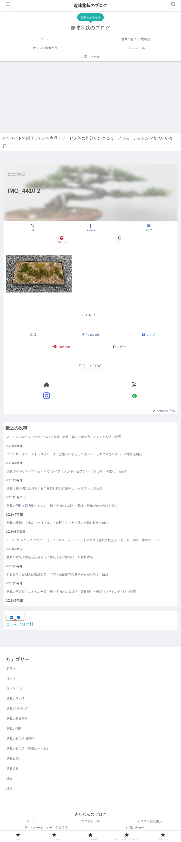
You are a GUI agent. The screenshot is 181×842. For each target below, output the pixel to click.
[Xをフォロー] (134, 384)
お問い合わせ (135, 827)
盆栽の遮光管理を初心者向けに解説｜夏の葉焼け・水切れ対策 (49, 557)
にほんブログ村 (19, 624)
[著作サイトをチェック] (47, 384)
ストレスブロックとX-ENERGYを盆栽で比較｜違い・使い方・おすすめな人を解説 (63, 437)
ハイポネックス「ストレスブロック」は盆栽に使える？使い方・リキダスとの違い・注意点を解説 (74, 454)
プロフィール (90, 821)
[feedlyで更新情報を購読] (134, 395)
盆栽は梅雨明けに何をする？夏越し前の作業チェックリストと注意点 (54, 488)
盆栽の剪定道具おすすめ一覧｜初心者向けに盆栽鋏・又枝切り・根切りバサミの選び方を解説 (71, 591)
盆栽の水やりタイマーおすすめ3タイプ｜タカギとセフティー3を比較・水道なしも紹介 (66, 471)
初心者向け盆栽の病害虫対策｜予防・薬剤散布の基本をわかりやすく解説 (57, 574)
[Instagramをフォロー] (47, 395)
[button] (119, 240)
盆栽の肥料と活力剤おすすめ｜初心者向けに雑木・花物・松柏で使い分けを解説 (62, 505)
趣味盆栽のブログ (90, 5)
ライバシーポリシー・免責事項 (46, 827)
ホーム (31, 821)
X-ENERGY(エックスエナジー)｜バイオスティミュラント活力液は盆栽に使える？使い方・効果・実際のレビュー (85, 540)
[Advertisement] (90, 96)
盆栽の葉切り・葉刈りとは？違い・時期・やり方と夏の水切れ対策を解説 (57, 522)
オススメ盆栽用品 (149, 821)
